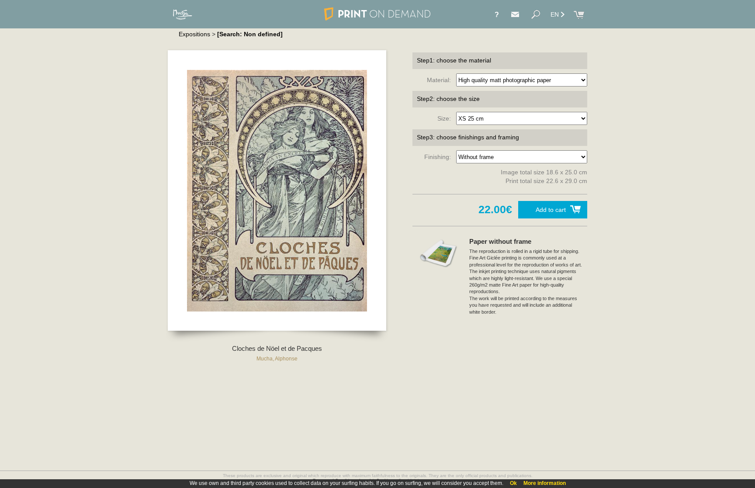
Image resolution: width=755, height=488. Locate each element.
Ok (513, 483)
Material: (440, 79)
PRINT (384, 13)
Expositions (194, 34)
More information (544, 483)
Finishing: (439, 156)
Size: (445, 118)
